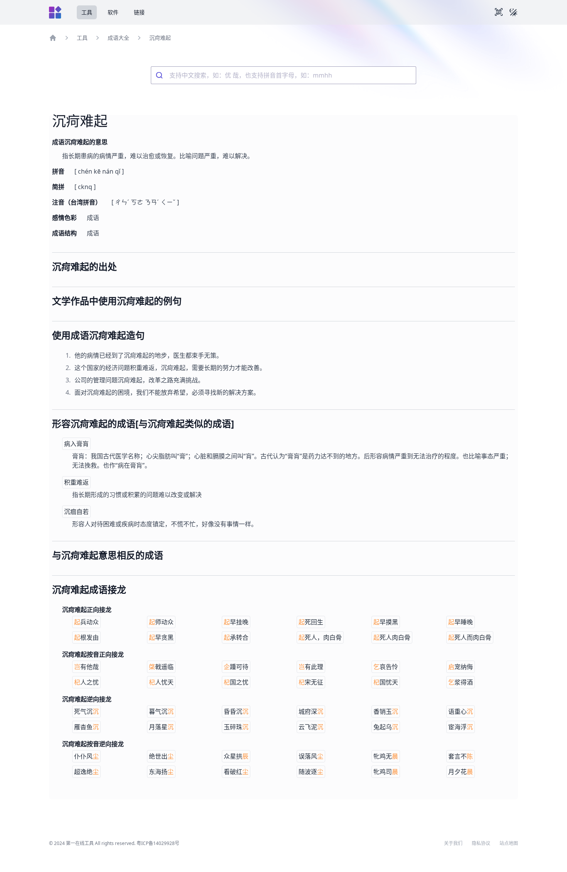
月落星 (161, 727)
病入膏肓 (76, 443)
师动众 (161, 622)
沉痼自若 (76, 511)
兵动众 (86, 622)
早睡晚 (460, 622)
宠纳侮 (460, 666)
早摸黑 (385, 622)
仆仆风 (86, 756)
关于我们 (453, 843)
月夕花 (460, 771)
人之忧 (86, 682)
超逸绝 (86, 771)
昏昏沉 (236, 711)
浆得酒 (460, 682)
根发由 (86, 637)
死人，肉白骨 (320, 637)
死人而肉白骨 (469, 637)
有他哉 (86, 666)
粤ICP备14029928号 (158, 843)
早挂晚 (236, 622)
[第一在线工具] (55, 12)
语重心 (460, 711)
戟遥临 (161, 666)
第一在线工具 (80, 843)
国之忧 (236, 682)
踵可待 (236, 666)
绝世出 (161, 756)
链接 (139, 12)
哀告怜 (385, 666)
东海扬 (161, 771)
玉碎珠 (236, 727)
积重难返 (76, 482)
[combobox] (283, 75)
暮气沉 (161, 711)
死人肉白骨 (391, 637)
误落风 (311, 756)
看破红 (236, 771)
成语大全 (118, 37)
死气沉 (86, 711)
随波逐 (311, 771)
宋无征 (311, 682)
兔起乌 (385, 727)
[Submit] (160, 75)
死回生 (311, 622)
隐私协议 (481, 843)
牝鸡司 (385, 771)
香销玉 (385, 711)
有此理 (311, 666)
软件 (113, 12)
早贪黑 (161, 637)
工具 (86, 12)
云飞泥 (311, 727)
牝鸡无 (385, 756)
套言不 (460, 756)
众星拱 (236, 756)
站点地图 (509, 843)
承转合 (236, 637)
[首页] (53, 38)
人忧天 (161, 682)
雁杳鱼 (86, 727)
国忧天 (385, 682)
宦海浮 (460, 727)
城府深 (311, 711)
